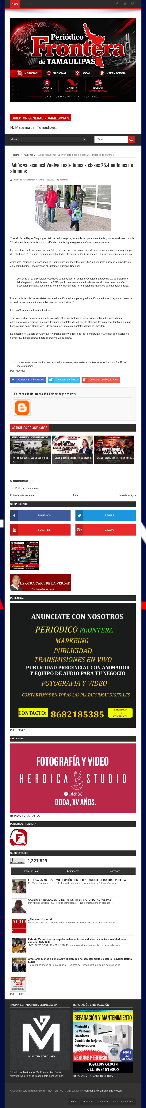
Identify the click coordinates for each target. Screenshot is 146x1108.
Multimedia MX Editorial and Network (103, 1090)
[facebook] (117, 4)
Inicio (76, 495)
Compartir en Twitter (67, 379)
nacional (63, 180)
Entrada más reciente (22, 495)
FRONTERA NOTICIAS (58, 1090)
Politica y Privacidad (123, 1101)
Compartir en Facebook (31, 379)
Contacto (103, 1101)
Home (74, 1101)
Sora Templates (30, 1090)
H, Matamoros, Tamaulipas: (33, 127)
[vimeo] (132, 4)
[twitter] (125, 4)
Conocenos (88, 1101)
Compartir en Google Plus (104, 379)
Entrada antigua (127, 495)
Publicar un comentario (27, 488)
